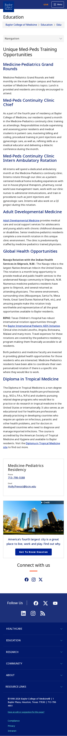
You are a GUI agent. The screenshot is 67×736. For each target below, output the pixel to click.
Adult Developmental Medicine (21, 220)
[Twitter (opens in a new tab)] (41, 580)
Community (14, 663)
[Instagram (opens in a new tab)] (34, 580)
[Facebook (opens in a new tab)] (27, 580)
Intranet (12, 730)
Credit (47, 502)
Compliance (14, 720)
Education (47, 24)
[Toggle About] (61, 675)
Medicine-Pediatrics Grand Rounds (28, 66)
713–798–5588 (16, 477)
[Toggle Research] (61, 652)
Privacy (11, 725)
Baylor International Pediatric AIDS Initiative (34, 326)
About (10, 675)
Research (12, 652)
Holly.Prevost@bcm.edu (22, 486)
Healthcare (14, 628)
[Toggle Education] (61, 640)
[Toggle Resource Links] (61, 686)
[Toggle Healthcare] (61, 628)
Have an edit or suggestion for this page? (26, 712)
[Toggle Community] (61, 663)
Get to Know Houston (33, 551)
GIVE (45, 4)
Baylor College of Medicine (21, 24)
